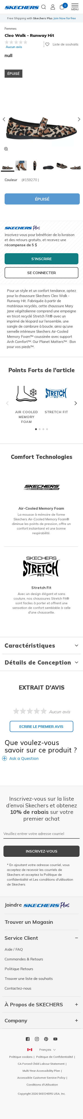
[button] (8, 166)
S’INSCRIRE (41, 258)
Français (45, 1049)
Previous (8, 403)
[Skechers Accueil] (22, 7)
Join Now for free (64, 18)
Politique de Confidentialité (54, 1056)
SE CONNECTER (41, 272)
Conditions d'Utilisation (42, 1084)
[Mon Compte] (52, 7)
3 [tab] (43, 429)
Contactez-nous (18, 988)
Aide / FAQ (14, 949)
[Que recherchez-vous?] (43, 6)
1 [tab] (36, 429)
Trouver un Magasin (29, 922)
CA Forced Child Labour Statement (41, 1063)
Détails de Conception (38, 662)
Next (74, 403)
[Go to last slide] (3, 119)
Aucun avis (14, 47)
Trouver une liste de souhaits (29, 978)
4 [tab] (47, 429)
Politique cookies (21, 1056)
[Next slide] (79, 119)
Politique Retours (19, 968)
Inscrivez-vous (41, 851)
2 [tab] (40, 429)
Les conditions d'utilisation (53, 879)
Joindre (14, 905)
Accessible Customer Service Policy (41, 1077)
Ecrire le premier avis (41, 726)
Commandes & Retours (24, 959)
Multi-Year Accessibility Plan (41, 1070)
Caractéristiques (30, 645)
